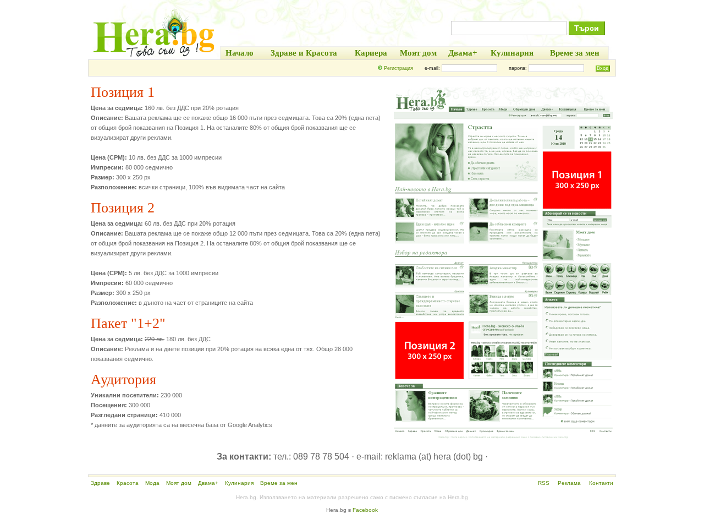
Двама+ (208, 483)
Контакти (601, 483)
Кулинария (239, 483)
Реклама (569, 483)
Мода (152, 483)
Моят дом (178, 483)
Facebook (365, 510)
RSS (543, 483)
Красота (128, 483)
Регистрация (398, 68)
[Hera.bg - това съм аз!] (154, 56)
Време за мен (279, 483)
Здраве (100, 483)
